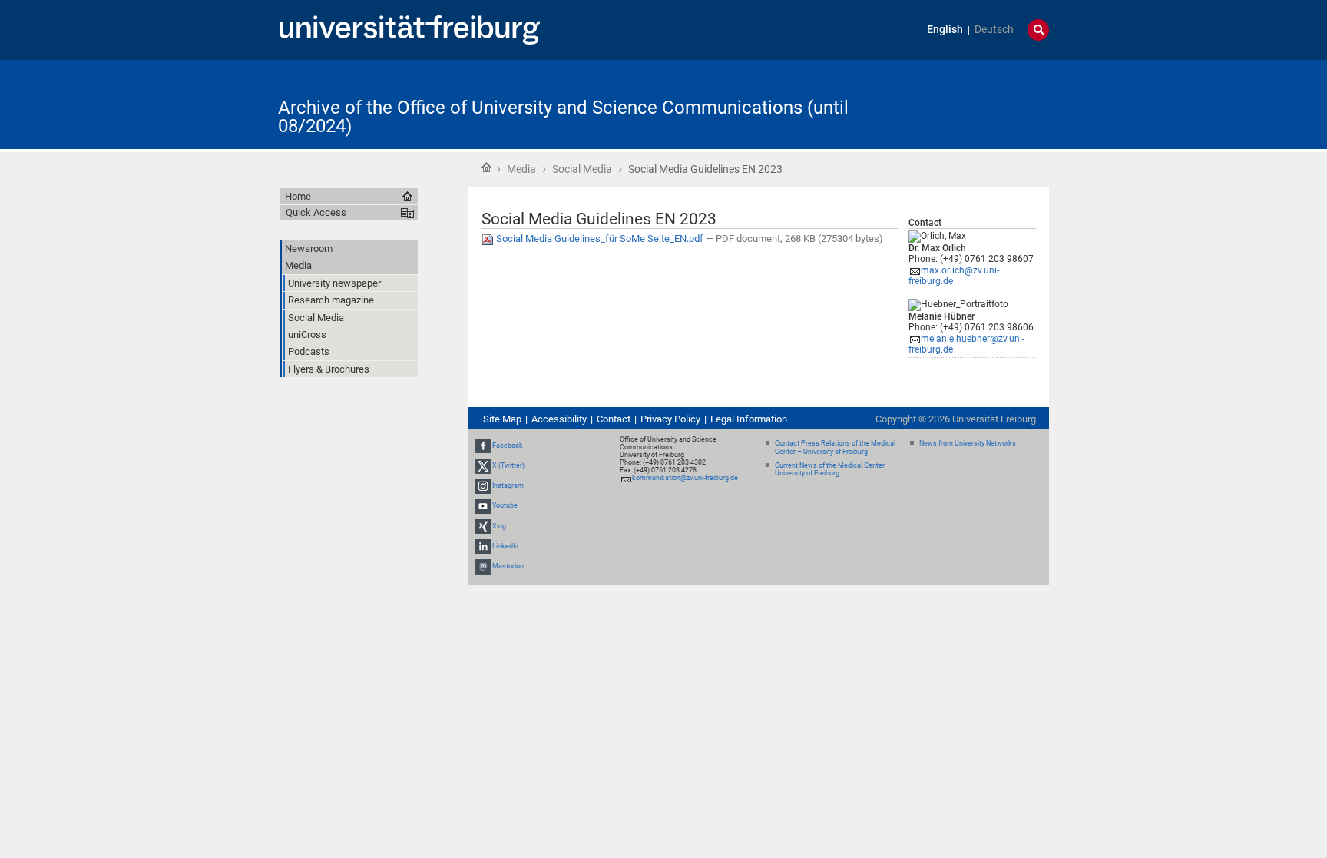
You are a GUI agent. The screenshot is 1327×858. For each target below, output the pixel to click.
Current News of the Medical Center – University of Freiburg (833, 470)
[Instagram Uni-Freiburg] (483, 485)
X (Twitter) (508, 465)
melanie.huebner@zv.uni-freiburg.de (966, 344)
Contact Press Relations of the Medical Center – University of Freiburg (835, 447)
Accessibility (559, 419)
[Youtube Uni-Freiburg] (483, 506)
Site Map (502, 419)
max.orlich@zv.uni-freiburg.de (953, 276)
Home (486, 167)
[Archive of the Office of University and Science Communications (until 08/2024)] (973, 103)
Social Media (582, 169)
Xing (499, 526)
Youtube (505, 506)
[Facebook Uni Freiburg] (483, 445)
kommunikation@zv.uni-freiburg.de (685, 478)
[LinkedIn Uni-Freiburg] (483, 546)
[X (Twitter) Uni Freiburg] (483, 465)
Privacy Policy (670, 419)
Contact (613, 419)
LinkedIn (505, 546)
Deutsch (994, 29)
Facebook (507, 445)
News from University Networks (967, 443)
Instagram (508, 485)
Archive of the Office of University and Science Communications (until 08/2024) (563, 117)
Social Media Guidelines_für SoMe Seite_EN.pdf (600, 238)
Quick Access (316, 212)
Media (521, 169)
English (945, 29)
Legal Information (748, 419)
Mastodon (508, 566)
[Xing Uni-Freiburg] (483, 526)
